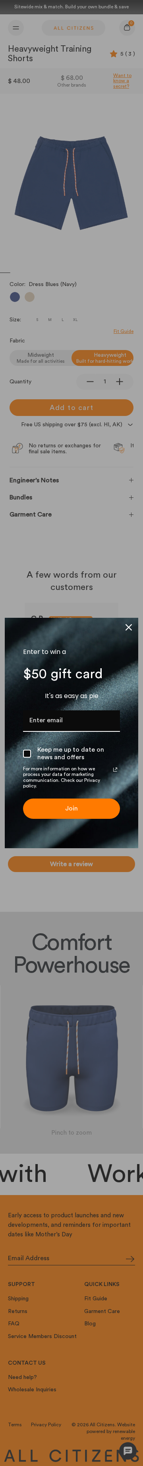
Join (71, 808)
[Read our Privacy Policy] (115, 769)
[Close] (128, 627)
